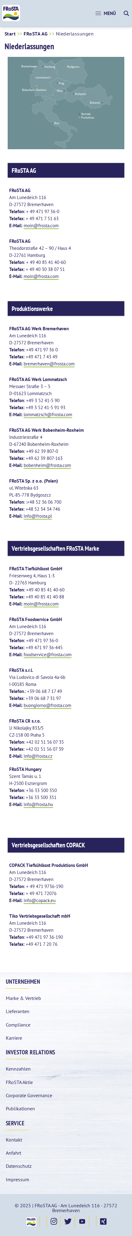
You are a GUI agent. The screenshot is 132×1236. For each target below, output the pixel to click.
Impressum (17, 1179)
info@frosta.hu (38, 804)
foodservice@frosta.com (48, 654)
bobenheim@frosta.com (47, 465)
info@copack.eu (40, 900)
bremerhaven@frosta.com (49, 364)
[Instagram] (53, 1221)
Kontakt (14, 1140)
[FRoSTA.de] (31, 1221)
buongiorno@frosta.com (47, 705)
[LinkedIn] (92, 1221)
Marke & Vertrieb (23, 998)
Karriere (14, 1038)
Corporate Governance (29, 1095)
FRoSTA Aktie (19, 1082)
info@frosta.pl (38, 516)
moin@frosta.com (41, 225)
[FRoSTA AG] (11, 20)
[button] (105, 13)
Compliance (18, 1025)
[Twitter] (67, 1221)
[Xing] (103, 1221)
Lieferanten (17, 1011)
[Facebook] (43, 1221)
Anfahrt (13, 1153)
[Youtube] (82, 1221)
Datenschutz (19, 1166)
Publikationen (20, 1108)
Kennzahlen (18, 1069)
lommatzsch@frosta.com (48, 414)
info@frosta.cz (38, 756)
